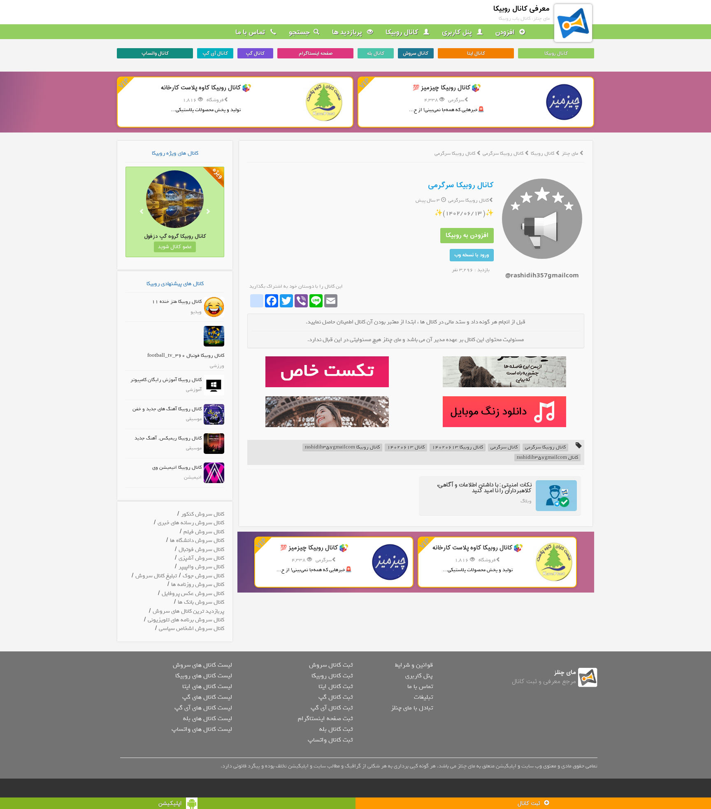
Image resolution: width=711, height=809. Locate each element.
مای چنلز (569, 153)
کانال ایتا (476, 53)
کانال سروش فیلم (204, 532)
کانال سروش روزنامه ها (197, 584)
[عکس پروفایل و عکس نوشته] (504, 371)
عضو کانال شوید (175, 247)
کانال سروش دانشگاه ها (197, 540)
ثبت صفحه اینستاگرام (325, 718)
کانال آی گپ (215, 53)
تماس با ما (251, 32)
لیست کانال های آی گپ (203, 708)
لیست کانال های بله (207, 718)
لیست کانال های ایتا (207, 686)
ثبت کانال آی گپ (332, 708)
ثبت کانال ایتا (335, 686)
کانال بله (375, 53)
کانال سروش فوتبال (201, 549)
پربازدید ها (348, 32)
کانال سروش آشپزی (201, 558)
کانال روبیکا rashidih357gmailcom (342, 447)
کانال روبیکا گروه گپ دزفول (175, 236)
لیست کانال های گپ (207, 697)
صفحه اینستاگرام (315, 53)
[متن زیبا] (327, 371)
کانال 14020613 (406, 447)
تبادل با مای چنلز (412, 708)
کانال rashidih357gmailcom (547, 458)
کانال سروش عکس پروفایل (193, 593)
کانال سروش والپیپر (201, 567)
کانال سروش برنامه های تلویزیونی (186, 620)
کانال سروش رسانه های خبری (191, 523)
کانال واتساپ (155, 53)
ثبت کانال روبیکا (332, 676)
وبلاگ (526, 501)
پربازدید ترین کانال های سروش (188, 611)
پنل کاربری (458, 32)
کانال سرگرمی (504, 447)
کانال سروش (415, 53)
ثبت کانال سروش (331, 665)
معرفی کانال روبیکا (521, 9)
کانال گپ (255, 53)
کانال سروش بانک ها (201, 602)
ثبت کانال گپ (335, 697)
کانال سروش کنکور (202, 514)
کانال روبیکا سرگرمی (504, 153)
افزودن (505, 32)
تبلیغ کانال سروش (156, 576)
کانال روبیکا (403, 32)
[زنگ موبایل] (504, 411)
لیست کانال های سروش (202, 665)
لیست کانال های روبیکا (203, 676)
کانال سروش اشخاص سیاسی (191, 628)
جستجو (299, 32)
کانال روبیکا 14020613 (457, 447)
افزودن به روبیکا (467, 236)
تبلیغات (423, 697)
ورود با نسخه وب (471, 255)
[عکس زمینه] (327, 411)
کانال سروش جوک (203, 576)
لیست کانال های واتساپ (202, 729)
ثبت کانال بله (336, 729)
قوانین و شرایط (414, 665)
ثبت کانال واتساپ (330, 740)
